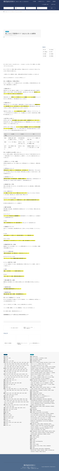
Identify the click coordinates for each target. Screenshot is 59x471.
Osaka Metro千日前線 (40, 419)
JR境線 (34, 447)
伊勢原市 (14, 368)
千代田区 (11, 365)
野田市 (10, 372)
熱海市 (5, 394)
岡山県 (4, 416)
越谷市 (10, 378)
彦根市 (7, 409)
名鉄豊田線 (32, 404)
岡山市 (7, 416)
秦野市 (21, 369)
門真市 (5, 400)
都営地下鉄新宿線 (37, 378)
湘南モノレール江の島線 (47, 384)
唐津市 (7, 423)
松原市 (19, 400)
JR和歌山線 (34, 438)
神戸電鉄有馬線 (51, 426)
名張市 (12, 397)
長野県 (4, 387)
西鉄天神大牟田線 (41, 448)
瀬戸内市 (10, 416)
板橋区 (15, 362)
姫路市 (27, 404)
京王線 (52, 375)
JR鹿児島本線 (33, 451)
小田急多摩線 (32, 385)
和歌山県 (31, 438)
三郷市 (5, 378)
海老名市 (11, 368)
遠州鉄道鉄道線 (47, 406)
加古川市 (21, 404)
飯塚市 (15, 422)
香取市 (15, 372)
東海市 (21, 390)
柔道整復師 (7, 31)
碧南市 (23, 388)
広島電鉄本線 (34, 445)
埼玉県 (31, 390)
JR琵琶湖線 (34, 435)
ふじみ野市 (24, 375)
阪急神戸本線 (34, 423)
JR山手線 (50, 366)
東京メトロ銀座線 (45, 365)
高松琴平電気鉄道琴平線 (39, 441)
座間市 (5, 369)
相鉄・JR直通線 (40, 381)
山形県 (4, 359)
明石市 (7, 404)
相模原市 (11, 369)
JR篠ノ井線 (39, 394)
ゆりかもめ (34, 362)
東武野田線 (40, 372)
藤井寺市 (5, 403)
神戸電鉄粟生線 (37, 428)
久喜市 (28, 375)
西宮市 (10, 404)
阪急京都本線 (52, 432)
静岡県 (31, 406)
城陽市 (16, 407)
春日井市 (18, 390)
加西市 (13, 406)
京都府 (4, 407)
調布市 (5, 366)
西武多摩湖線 (32, 368)
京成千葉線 (35, 388)
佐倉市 (7, 371)
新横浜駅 (32, 384)
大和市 (14, 369)
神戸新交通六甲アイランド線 (49, 428)
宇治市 (10, 407)
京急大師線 (36, 385)
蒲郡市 (8, 390)
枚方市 (21, 400)
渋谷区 (13, 366)
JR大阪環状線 (47, 413)
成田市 (15, 371)
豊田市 (13, 390)
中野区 (5, 365)
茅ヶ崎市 (8, 368)
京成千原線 (44, 387)
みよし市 (18, 388)
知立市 (16, 390)
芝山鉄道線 (37, 387)
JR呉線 (38, 445)
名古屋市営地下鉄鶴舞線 (46, 400)
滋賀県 (4, 409)
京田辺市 (7, 407)
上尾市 (13, 378)
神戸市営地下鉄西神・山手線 (38, 429)
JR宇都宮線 (36, 368)
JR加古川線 (32, 426)
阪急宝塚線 (49, 419)
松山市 (7, 413)
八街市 (8, 372)
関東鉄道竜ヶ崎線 (35, 356)
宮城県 (31, 359)
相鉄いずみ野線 (52, 381)
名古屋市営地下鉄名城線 (38, 404)
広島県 (31, 445)
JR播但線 (41, 423)
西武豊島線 (52, 368)
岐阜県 (31, 409)
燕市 (9, 384)
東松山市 (18, 375)
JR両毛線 (37, 391)
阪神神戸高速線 (42, 428)
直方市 (13, 422)
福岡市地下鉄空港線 (35, 448)
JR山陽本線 (36, 425)
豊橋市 (10, 390)
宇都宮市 (7, 381)
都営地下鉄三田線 (47, 369)
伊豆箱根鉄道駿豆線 (35, 406)
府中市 (10, 362)
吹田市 (14, 400)
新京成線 (39, 388)
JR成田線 (54, 387)
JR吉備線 (37, 444)
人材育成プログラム (41, 1)
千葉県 (4, 371)
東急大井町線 (46, 362)
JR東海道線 (46, 366)
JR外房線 (42, 388)
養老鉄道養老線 (35, 409)
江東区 (8, 365)
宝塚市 (15, 404)
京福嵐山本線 (40, 432)
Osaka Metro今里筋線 (34, 419)
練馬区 (10, 366)
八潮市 (10, 375)
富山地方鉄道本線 (41, 397)
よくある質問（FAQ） (45, 4)
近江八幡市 (15, 409)
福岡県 (4, 422)
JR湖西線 (38, 435)
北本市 (13, 375)
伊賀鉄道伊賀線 (39, 410)
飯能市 (8, 378)
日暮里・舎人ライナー (34, 375)
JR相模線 (35, 384)
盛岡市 (7, 356)
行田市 (8, 375)
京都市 (19, 407)
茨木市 (16, 400)
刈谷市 (5, 391)
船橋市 (26, 371)
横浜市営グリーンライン (46, 381)
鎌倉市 (24, 369)
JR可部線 (41, 445)
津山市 (13, 416)
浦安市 (18, 371)
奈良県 (4, 410)
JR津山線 (34, 444)
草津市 (12, 409)
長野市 (7, 387)
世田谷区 (18, 366)
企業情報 (54, 1)
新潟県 (4, 384)
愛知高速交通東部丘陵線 (34, 400)
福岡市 (21, 422)
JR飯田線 (43, 404)
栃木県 (4, 381)
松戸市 (5, 372)
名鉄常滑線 (41, 403)
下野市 (10, 381)
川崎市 (27, 369)
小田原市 (25, 368)
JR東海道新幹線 (37, 369)
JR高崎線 (49, 390)
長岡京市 (13, 407)
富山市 (7, 385)
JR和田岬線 (52, 425)
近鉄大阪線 (42, 416)
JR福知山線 (32, 428)
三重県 (4, 397)
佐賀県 (4, 423)
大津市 (10, 409)
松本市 (10, 387)
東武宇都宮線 (32, 378)
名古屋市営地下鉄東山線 (47, 403)
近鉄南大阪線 (32, 422)
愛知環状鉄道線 (40, 400)
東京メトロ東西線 (42, 369)
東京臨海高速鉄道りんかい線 (35, 366)
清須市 (21, 388)
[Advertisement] (29, 21)
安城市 (10, 388)
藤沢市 (19, 369)
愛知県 (4, 388)
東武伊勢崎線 (36, 372)
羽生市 (16, 375)
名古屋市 (24, 390)
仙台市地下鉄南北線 (35, 359)
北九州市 (10, 422)
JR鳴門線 (34, 442)
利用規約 (29, 468)
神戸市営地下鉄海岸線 (47, 425)
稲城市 (25, 362)
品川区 (17, 362)
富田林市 (8, 400)
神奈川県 (5, 368)
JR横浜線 (53, 384)
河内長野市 (11, 403)
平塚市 (8, 369)
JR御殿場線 (40, 385)
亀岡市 (21, 407)
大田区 (23, 362)
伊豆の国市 (16, 394)
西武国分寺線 (38, 371)
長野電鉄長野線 (35, 394)
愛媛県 (4, 413)
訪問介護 (52, 49)
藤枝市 (8, 394)
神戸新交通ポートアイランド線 (39, 426)
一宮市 (7, 388)
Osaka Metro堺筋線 (42, 413)
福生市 (14, 365)
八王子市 (22, 365)
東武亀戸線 (42, 371)
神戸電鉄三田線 (46, 426)
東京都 (4, 362)
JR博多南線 (36, 451)
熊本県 (4, 425)
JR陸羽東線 (40, 359)
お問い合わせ (53, 4)
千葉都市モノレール (49, 387)
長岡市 (12, 384)
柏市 (12, 372)
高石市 (8, 403)
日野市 (20, 362)
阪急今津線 (32, 416)
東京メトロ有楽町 (33, 371)
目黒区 (7, 362)
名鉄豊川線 (52, 403)
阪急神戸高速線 (41, 425)
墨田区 (23, 366)
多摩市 (28, 362)
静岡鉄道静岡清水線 (33, 407)
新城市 (15, 388)
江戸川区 (19, 365)
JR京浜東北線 (45, 390)
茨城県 (31, 356)
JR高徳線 (34, 441)
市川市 (13, 371)
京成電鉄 (34, 387)
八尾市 (24, 400)
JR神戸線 (50, 423)
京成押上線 (45, 388)
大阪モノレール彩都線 (38, 416)
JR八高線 (53, 362)
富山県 (4, 385)
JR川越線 (52, 390)
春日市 (7, 422)
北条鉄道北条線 (46, 423)
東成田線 (49, 388)
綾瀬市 (17, 368)
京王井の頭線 (42, 378)
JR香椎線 (40, 451)
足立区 (28, 365)
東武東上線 (37, 362)
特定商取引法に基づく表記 (34, 468)
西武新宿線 (53, 372)
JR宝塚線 (38, 423)
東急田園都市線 (47, 378)
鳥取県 (4, 419)
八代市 (10, 425)
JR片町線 (36, 432)
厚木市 (20, 368)
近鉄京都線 (32, 432)
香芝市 (7, 410)
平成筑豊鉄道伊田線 (47, 448)
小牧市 (27, 390)
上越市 (14, 384)
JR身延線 (43, 406)
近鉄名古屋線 (52, 400)
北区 (15, 366)
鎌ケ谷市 (23, 371)
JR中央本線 (50, 362)
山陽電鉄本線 (32, 425)
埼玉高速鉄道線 (40, 390)
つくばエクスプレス (47, 375)
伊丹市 (12, 404)
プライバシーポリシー (24, 468)
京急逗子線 (42, 384)
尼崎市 (24, 404)
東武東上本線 (51, 371)
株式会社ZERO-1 (29, 465)
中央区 (16, 365)
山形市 (7, 359)
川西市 (10, 406)
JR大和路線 (47, 432)
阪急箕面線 (49, 416)
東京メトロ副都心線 (47, 368)
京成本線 (41, 387)
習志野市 (10, 371)
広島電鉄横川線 (48, 445)
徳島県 (31, 442)
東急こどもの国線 (33, 365)
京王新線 (44, 372)
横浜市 (22, 368)
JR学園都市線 (52, 413)
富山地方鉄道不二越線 (36, 397)
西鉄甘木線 (44, 451)
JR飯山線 (43, 394)
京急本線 (42, 375)
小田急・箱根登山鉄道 (34, 381)
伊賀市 (7, 397)
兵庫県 (4, 404)
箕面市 (27, 400)
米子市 (7, 419)
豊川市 (5, 390)
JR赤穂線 (32, 429)
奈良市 (10, 410)
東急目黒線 (41, 362)
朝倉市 (18, 422)
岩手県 (4, 356)
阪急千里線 (53, 416)
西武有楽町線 (46, 371)
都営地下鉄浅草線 (41, 368)
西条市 (10, 413)
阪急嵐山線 (43, 432)
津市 (9, 397)
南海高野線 (36, 422)
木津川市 (24, 407)
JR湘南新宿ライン (48, 372)
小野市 (5, 406)
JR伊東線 (40, 406)
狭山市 (5, 375)
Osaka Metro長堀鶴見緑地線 (35, 413)
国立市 (25, 365)
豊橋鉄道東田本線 (37, 403)
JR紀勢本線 (34, 410)
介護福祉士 (45, 51)
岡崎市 (12, 388)
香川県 (31, 441)
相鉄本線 (38, 384)
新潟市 (7, 384)
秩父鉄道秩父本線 (35, 390)
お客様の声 (48, 1)
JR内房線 (32, 388)
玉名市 (7, 425)
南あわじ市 (18, 404)
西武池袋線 (53, 366)
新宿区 (21, 366)
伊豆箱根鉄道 (52, 406)
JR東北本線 (32, 372)
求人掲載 (34, 1)
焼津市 (10, 394)
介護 (45, 49)
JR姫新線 (44, 429)
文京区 (12, 362)
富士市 (13, 394)
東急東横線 (39, 375)
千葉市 (21, 371)
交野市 (11, 400)
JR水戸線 (34, 391)
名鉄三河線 (32, 403)
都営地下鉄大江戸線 (39, 365)
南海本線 (46, 416)
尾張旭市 (26, 388)
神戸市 (8, 406)
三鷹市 (8, 366)
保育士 (52, 51)
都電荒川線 (32, 369)
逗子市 (16, 369)
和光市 (21, 375)
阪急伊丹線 (45, 419)
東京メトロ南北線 (41, 366)
